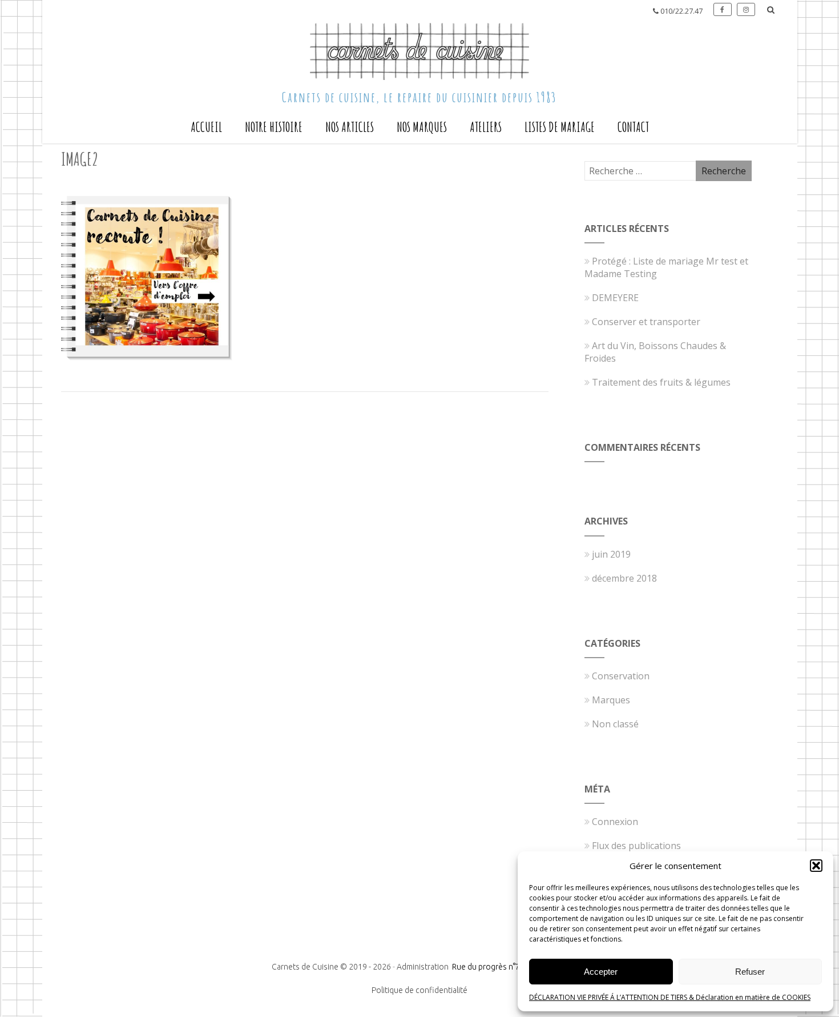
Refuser (750, 971)
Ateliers (486, 126)
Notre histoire (273, 126)
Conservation (621, 676)
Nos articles (349, 126)
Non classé (615, 724)
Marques (611, 700)
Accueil (206, 126)
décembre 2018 (624, 578)
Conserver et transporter (646, 321)
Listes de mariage (560, 126)
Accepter (601, 971)
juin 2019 (611, 554)
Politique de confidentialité (419, 990)
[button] (816, 865)
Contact (633, 126)
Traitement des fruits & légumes (661, 382)
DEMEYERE (615, 297)
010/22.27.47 (681, 11)
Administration (423, 966)
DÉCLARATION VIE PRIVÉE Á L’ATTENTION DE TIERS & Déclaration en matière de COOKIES (669, 997)
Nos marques (422, 126)
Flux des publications (636, 845)
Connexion (615, 821)
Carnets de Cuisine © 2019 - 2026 (331, 966)
